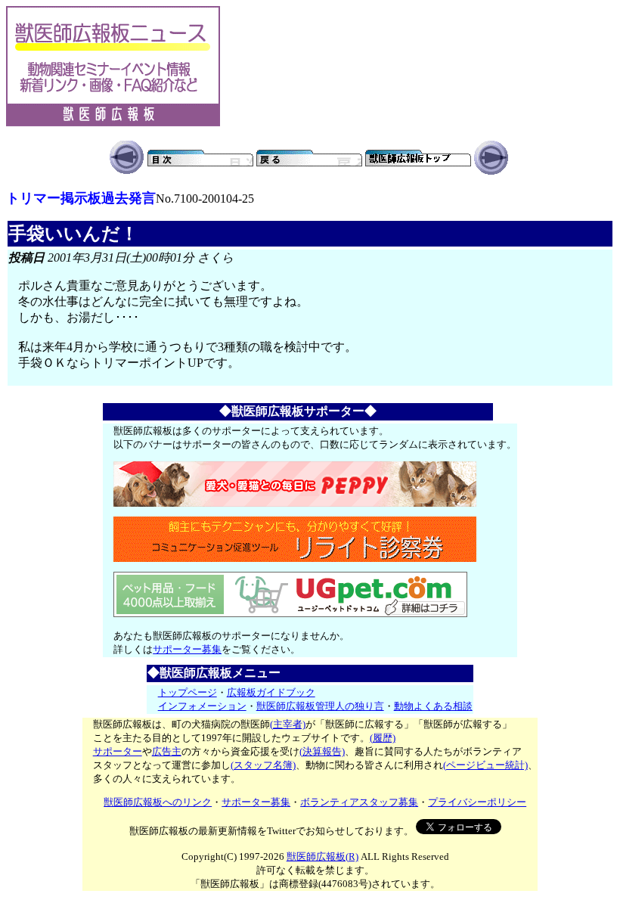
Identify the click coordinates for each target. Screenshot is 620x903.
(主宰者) (287, 724)
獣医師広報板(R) (322, 856)
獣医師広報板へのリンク (158, 802)
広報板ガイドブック (271, 692)
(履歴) (382, 737)
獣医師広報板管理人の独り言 (320, 706)
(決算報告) (322, 751)
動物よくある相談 (433, 706)
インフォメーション (202, 706)
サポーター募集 (187, 649)
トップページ (187, 692)
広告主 (166, 751)
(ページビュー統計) (485, 765)
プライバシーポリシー (477, 802)
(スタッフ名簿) (263, 765)
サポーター (117, 751)
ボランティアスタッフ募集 (359, 802)
